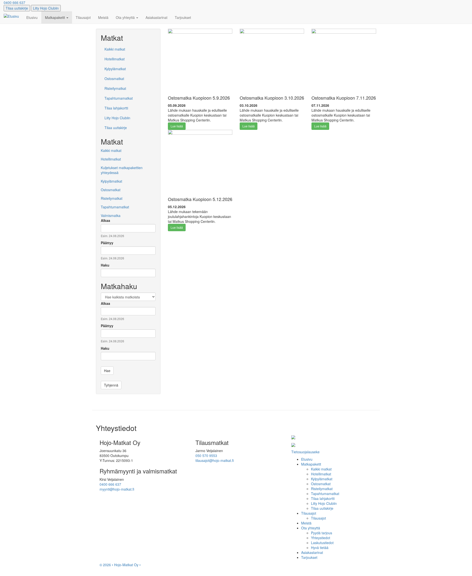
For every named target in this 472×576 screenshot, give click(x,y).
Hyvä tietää (319, 547)
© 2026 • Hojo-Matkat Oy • (120, 564)
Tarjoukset (183, 17)
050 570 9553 (206, 455)
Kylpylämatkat (115, 68)
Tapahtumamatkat (118, 98)
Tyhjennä (111, 385)
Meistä (103, 17)
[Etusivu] (13, 16)
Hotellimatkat (114, 58)
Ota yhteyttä (126, 17)
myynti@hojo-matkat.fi (117, 489)
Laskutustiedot (322, 542)
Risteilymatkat (115, 88)
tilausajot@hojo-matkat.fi (214, 460)
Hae (107, 370)
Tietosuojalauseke (305, 451)
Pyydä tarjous (321, 532)
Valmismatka (110, 215)
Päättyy (107, 242)
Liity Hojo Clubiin (46, 8)
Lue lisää (177, 126)
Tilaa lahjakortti (116, 108)
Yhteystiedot (320, 537)
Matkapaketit (55, 17)
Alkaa (105, 220)
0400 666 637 (14, 2)
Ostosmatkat (114, 78)
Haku (105, 265)
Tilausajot (83, 17)
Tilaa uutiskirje (17, 8)
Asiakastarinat (156, 17)
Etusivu (32, 17)
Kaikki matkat (114, 49)
